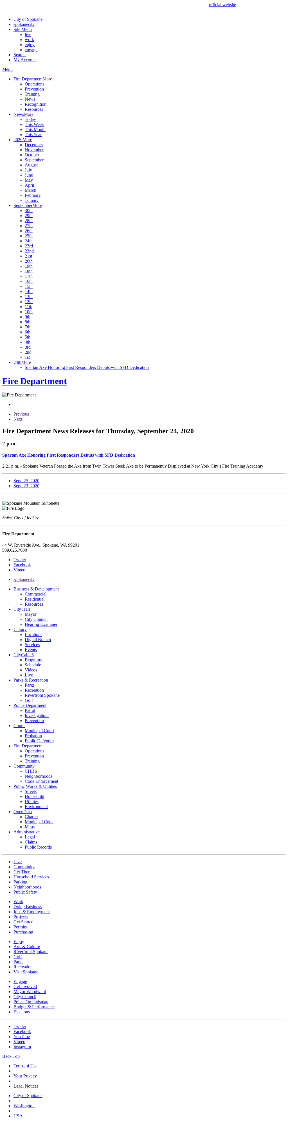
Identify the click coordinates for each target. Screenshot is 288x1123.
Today (30, 119)
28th (29, 220)
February (33, 195)
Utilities (32, 801)
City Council (36, 619)
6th (27, 332)
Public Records (38, 847)
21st (28, 256)
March (30, 190)
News (30, 99)
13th (29, 296)
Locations (33, 634)
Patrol (30, 710)
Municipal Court (39, 730)
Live (29, 675)
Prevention (34, 89)
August (31, 165)
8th (27, 321)
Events (31, 649)
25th (29, 235)
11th (28, 306)
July (28, 170)
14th (29, 291)
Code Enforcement (41, 781)
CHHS (31, 771)
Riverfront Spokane (42, 695)
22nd (29, 251)
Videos (31, 670)
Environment (36, 806)
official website (222, 4)
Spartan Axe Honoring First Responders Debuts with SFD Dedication (87, 367)
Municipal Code (39, 821)
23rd (29, 245)
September (34, 159)
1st (27, 357)
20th (29, 261)
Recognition (35, 104)
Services (32, 644)
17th (29, 276)
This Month (35, 129)
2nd (28, 352)
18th (29, 271)
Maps (30, 826)
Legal (30, 837)
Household (34, 796)
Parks (30, 685)
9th (27, 316)
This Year (33, 134)
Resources (34, 109)
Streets (31, 791)
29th (29, 215)
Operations (34, 84)
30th (29, 210)
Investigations (37, 715)
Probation (33, 735)
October (32, 154)
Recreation (34, 690)
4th (27, 342)
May (29, 180)
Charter (31, 816)
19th (29, 266)
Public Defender (39, 740)
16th (29, 281)
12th (29, 301)
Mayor (31, 614)
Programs (33, 659)
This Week (34, 124)
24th (29, 240)
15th (29, 286)
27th (29, 225)
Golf (29, 700)
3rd (28, 347)
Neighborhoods (38, 776)
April (29, 185)
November (34, 149)
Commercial (35, 594)
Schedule (33, 664)
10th (29, 311)
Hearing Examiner (41, 624)
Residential (34, 599)
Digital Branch (38, 639)
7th (27, 326)
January (32, 200)
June (29, 175)
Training (32, 94)
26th (29, 230)
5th (27, 337)
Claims (31, 842)
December (34, 144)
